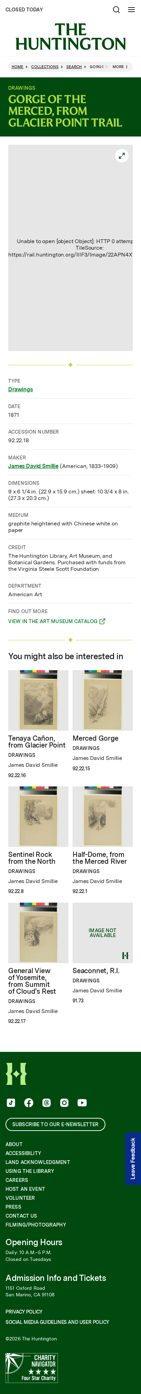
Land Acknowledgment (37, 1162)
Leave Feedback (133, 1158)
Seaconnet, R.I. (96, 971)
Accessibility (23, 1153)
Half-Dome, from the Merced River (100, 857)
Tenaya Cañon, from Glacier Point (36, 741)
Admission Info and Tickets (55, 1278)
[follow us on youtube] (81, 1103)
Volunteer (20, 1198)
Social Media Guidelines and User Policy (57, 1322)
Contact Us (21, 1216)
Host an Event (25, 1189)
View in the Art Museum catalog (53, 622)
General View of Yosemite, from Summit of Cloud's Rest (32, 981)
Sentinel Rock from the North (31, 857)
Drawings (20, 389)
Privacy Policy (23, 1312)
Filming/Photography (35, 1225)
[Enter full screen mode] (122, 156)
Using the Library (29, 1171)
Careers (16, 1180)
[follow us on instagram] (63, 1103)
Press (13, 1207)
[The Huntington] (70, 36)
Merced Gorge (95, 738)
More (118, 66)
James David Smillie (33, 466)
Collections (44, 67)
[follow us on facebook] (28, 1103)
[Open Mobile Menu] (131, 9)
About (14, 1144)
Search (74, 67)
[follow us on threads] (46, 1103)
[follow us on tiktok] (10, 1103)
